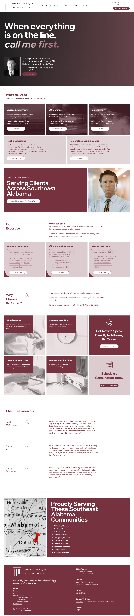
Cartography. (28, 610)
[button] (56, 6)
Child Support (14, 263)
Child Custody (14, 260)
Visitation (27, 260)
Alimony (27, 263)
